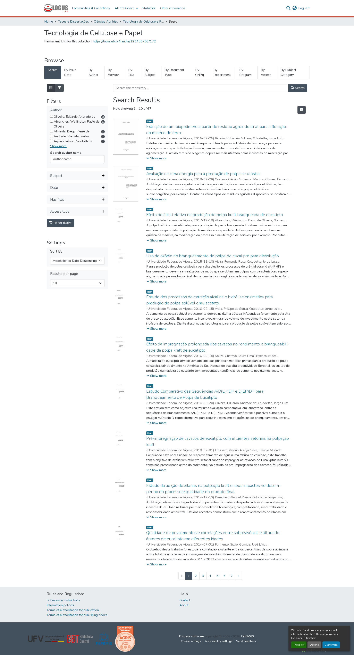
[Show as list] (51, 88)
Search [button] (299, 88)
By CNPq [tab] (199, 72)
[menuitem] (126, 8)
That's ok (298, 645)
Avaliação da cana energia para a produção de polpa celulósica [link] (203, 174)
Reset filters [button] (62, 223)
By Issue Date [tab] (70, 72)
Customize (331, 645)
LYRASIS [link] (247, 636)
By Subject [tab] (150, 72)
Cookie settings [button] (191, 641)
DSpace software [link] (191, 636)
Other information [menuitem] (172, 8)
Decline (314, 645)
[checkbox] (51, 116)
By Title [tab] (131, 72)
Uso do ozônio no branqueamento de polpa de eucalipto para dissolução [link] (212, 256)
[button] (56, 8)
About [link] (183, 605)
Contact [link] (184, 600)
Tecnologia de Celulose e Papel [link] (143, 21)
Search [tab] (52, 70)
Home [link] (48, 21)
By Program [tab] (245, 72)
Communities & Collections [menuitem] (91, 8)
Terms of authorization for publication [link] (73, 610)
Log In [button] (303, 8)
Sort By (56, 251)
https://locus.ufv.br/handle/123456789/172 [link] (124, 41)
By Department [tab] (222, 72)
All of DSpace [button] (125, 8)
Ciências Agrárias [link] (106, 21)
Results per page (64, 274)
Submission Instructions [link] (63, 600)
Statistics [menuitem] (148, 8)
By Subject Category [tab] (288, 72)
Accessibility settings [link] (218, 641)
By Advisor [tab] (113, 72)
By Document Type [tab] (174, 72)
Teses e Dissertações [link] (73, 21)
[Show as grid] (59, 88)
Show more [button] (58, 146)
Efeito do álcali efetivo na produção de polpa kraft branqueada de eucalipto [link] (214, 215)
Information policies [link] (60, 605)
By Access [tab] (266, 72)
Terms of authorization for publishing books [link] (77, 615)
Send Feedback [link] (246, 641)
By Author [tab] (93, 72)
